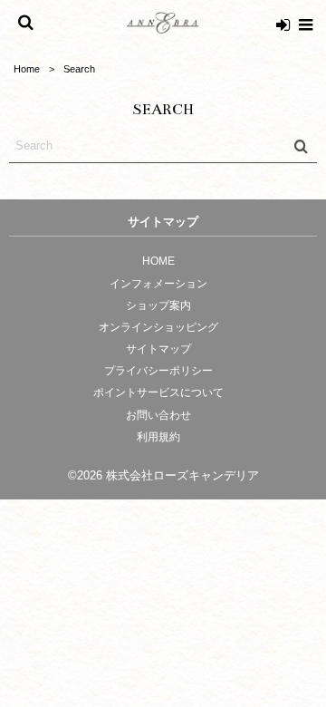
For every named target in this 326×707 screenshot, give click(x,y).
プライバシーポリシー (158, 370)
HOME (158, 261)
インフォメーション (158, 283)
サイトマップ (158, 349)
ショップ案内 (158, 305)
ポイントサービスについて (158, 392)
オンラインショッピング (158, 327)
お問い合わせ (158, 415)
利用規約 (158, 437)
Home (27, 68)
